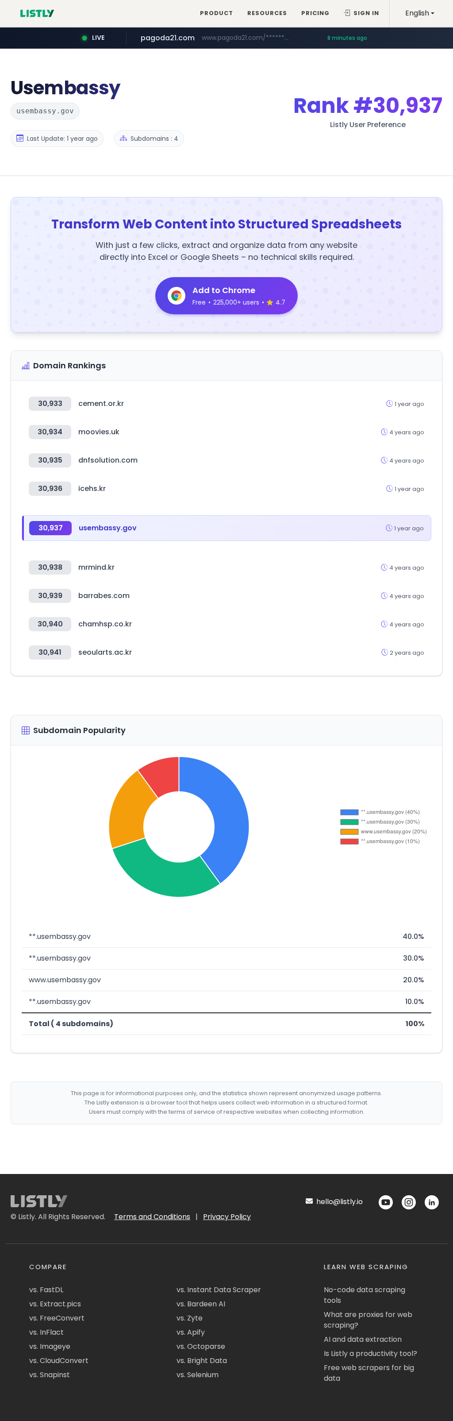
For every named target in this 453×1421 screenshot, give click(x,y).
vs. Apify (191, 1332)
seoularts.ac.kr (105, 652)
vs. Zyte (190, 1318)
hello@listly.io (339, 1202)
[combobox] (420, 13)
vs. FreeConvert (56, 1318)
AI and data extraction (363, 1339)
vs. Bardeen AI (201, 1304)
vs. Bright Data (202, 1360)
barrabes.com (104, 596)
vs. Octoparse (201, 1346)
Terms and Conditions (152, 1217)
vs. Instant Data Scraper (219, 1290)
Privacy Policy (227, 1217)
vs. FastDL (46, 1290)
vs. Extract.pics (55, 1304)
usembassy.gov (108, 528)
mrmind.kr (96, 567)
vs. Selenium (198, 1375)
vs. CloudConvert (58, 1360)
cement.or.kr (101, 403)
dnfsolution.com (108, 460)
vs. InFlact (46, 1332)
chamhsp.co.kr (105, 624)
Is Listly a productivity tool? (370, 1353)
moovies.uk (98, 432)
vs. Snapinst (49, 1375)
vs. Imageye (49, 1346)
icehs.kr (92, 488)
